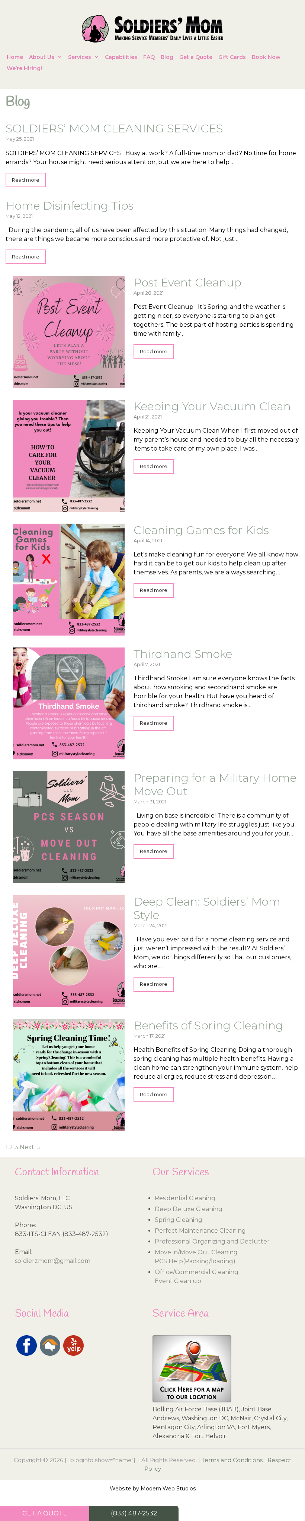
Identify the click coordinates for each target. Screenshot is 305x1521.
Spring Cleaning (178, 1219)
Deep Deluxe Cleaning (188, 1209)
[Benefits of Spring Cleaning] (69, 1126)
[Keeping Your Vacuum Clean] (69, 507)
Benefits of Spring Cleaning (208, 1025)
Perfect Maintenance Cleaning (200, 1230)
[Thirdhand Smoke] (69, 754)
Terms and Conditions (232, 1460)
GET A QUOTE (44, 1513)
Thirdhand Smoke (183, 654)
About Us (41, 57)
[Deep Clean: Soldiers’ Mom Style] (69, 1002)
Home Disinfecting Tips (70, 206)
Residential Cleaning (185, 1198)
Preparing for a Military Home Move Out (215, 784)
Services (79, 57)
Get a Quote (195, 57)
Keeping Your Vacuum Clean (212, 406)
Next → (31, 1147)
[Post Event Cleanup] (69, 383)
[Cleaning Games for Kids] (69, 630)
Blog (167, 57)
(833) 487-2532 (134, 1513)
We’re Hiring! (24, 68)
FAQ (149, 57)
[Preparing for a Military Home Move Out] (69, 878)
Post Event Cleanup (187, 282)
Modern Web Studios (168, 1488)
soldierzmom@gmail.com (52, 1260)
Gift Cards (232, 57)
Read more (25, 180)
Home (15, 57)
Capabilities (121, 57)
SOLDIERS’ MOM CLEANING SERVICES (114, 128)
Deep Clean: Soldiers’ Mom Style (207, 908)
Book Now (266, 57)
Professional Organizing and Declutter (212, 1241)
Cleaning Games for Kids (201, 530)
